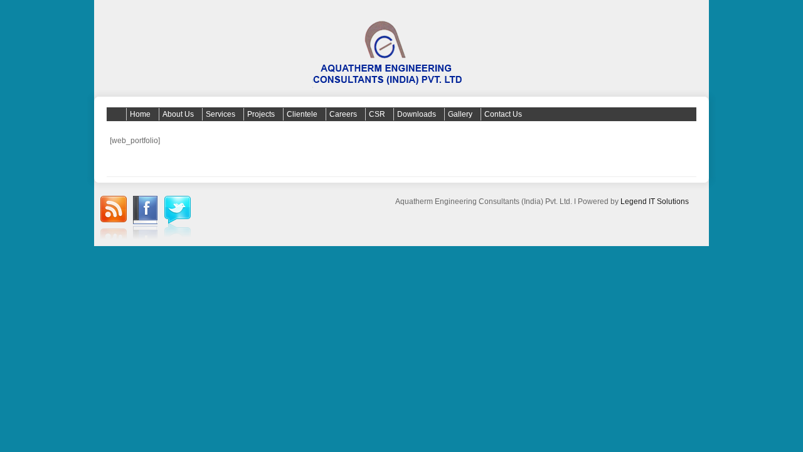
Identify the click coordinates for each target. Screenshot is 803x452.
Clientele (302, 114)
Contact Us (503, 114)
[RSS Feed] (113, 219)
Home (140, 114)
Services (220, 114)
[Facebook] (145, 219)
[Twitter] (177, 218)
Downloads (416, 114)
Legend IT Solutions (654, 201)
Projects (261, 114)
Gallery (460, 114)
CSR (377, 114)
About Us (178, 114)
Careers (343, 114)
